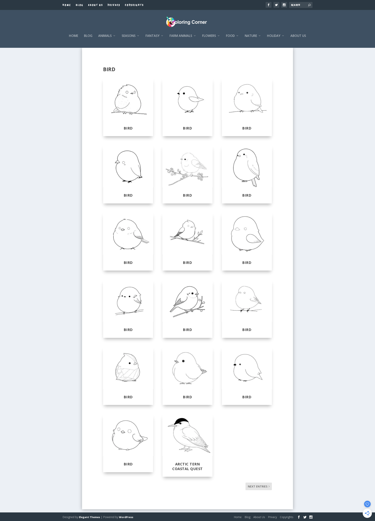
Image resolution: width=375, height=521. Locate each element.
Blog (79, 5)
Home (66, 5)
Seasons (129, 36)
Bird (128, 128)
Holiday (273, 36)
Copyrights (134, 5)
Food (230, 36)
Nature (251, 36)
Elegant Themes (89, 517)
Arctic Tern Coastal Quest (187, 466)
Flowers (209, 36)
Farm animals (181, 36)
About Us (95, 5)
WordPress (126, 517)
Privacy (114, 5)
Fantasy (153, 36)
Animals (105, 36)
